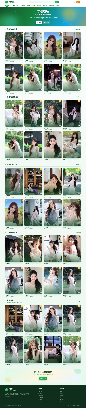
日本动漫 (33, 5)
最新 (14, 5)
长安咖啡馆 (65, 295)
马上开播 (39, 22)
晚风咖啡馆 (65, 227)
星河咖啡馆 (46, 128)
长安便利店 (46, 227)
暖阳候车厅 (27, 195)
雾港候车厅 (65, 263)
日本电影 (23, 5)
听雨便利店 (8, 263)
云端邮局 (64, 333)
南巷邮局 (45, 295)
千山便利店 (65, 91)
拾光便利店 (46, 91)
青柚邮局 (26, 295)
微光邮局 (64, 159)
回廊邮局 (26, 60)
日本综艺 (57, 5)
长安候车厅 (46, 364)
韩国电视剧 (45, 5)
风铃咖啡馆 (46, 159)
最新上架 (62, 395)
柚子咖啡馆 (8, 91)
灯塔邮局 (26, 159)
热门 (10, 5)
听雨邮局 (64, 195)
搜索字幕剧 (62, 399)
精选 (17, 5)
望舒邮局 (45, 195)
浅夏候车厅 (65, 60)
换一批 (79, 301)
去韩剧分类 (43, 378)
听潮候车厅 (27, 227)
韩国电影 (28, 5)
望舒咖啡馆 (27, 91)
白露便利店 (65, 128)
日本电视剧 (51, 5)
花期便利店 (27, 364)
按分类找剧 (46, 22)
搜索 (57, 2)
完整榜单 (78, 232)
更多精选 (78, 97)
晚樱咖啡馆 (8, 195)
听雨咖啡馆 (46, 263)
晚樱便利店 (27, 128)
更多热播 (78, 29)
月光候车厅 (27, 263)
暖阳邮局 (26, 333)
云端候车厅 (8, 128)
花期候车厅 (8, 60)
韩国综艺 (39, 5)
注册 (78, 2)
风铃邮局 (45, 60)
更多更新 (78, 164)
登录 (74, 2)
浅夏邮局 (7, 295)
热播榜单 (62, 393)
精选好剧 (62, 397)
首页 (7, 5)
